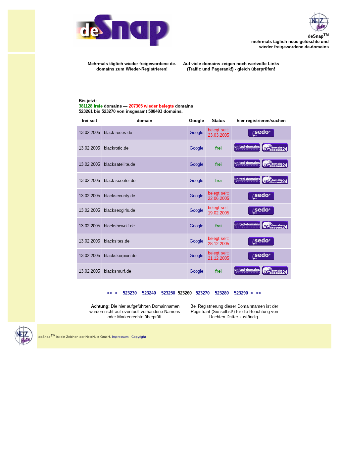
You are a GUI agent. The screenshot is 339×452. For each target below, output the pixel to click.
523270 (203, 293)
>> (258, 293)
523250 (168, 293)
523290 (241, 293)
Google (196, 132)
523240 (149, 293)
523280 (222, 293)
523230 (130, 293)
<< (109, 293)
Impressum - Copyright (129, 337)
